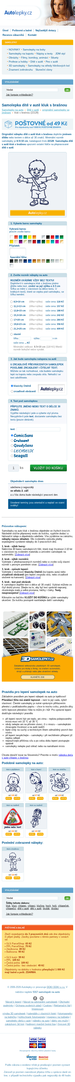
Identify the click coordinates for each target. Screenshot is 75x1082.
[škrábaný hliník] (57, 261)
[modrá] (57, 237)
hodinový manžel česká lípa (41, 1024)
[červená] (52, 237)
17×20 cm (19, 320)
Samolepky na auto (12, 110)
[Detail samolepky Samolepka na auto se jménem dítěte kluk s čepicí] (32, 798)
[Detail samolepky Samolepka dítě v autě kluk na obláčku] (55, 798)
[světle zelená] (25, 237)
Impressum (38, 1009)
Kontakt (32, 35)
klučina (40, 905)
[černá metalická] (11, 261)
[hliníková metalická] (21, 261)
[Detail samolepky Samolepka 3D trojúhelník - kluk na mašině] (8, 834)
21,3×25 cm (20, 328)
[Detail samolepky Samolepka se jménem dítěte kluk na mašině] (32, 834)
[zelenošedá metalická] (52, 261)
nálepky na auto (41, 1020)
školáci (55, 908)
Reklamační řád (62, 1005)
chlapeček (63, 905)
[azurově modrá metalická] (30, 261)
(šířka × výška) (36, 301)
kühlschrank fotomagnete (32, 1017)
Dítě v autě (33, 110)
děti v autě (35, 908)
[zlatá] (25, 242)
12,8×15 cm (20, 310)
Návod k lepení (13, 1001)
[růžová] (57, 242)
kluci (14, 905)
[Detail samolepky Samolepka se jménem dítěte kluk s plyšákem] (8, 798)
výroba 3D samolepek (14, 1013)
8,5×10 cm (19, 301)
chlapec (22, 905)
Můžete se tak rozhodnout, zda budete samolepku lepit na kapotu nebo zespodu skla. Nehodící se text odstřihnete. (37, 371)
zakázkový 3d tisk (14, 1024)
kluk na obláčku (59, 769)
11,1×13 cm (19, 306)
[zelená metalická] (48, 261)
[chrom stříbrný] (11, 266)
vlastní (17, 334)
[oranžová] (34, 237)
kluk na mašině (13, 805)
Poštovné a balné (22, 30)
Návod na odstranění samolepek (40, 1001)
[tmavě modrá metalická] (25, 261)
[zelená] (62, 237)
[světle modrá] (21, 237)
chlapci (31, 905)
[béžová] (16, 242)
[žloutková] (48, 242)
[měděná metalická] (34, 261)
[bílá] (11, 237)
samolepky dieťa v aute (18, 1020)
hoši (54, 905)
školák (46, 908)
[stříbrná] (43, 237)
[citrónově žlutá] (30, 237)
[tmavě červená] (34, 242)
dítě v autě (23, 908)
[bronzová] (62, 242)
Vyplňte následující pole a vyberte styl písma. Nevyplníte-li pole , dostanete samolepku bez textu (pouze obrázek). (36, 413)
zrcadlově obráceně (25, 391)
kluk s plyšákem (12, 769)
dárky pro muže (60, 1020)
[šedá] (30, 242)
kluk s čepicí (36, 769)
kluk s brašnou (13, 849)
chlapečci (11, 908)
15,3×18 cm (20, 315)
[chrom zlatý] (62, 261)
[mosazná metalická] (43, 261)
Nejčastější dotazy (45, 30)
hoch (48, 905)
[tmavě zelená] (43, 242)
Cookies (47, 1005)
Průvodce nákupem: (14, 526)
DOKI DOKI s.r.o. (56, 987)
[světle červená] (16, 237)
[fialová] (21, 242)
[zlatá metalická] (39, 261)
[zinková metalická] (16, 261)
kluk (8, 905)
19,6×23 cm (20, 324)
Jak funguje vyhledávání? (19, 94)
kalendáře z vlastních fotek (41, 1013)
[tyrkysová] (52, 242)
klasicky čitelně (22, 385)
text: (13, 429)
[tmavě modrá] (39, 242)
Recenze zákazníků (13, 35)
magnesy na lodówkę (58, 1017)
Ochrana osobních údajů (28, 1005)
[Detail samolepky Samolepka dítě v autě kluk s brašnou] (8, 877)
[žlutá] (11, 242)
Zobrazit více (22, 554)
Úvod (5, 30)
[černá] (48, 237)
